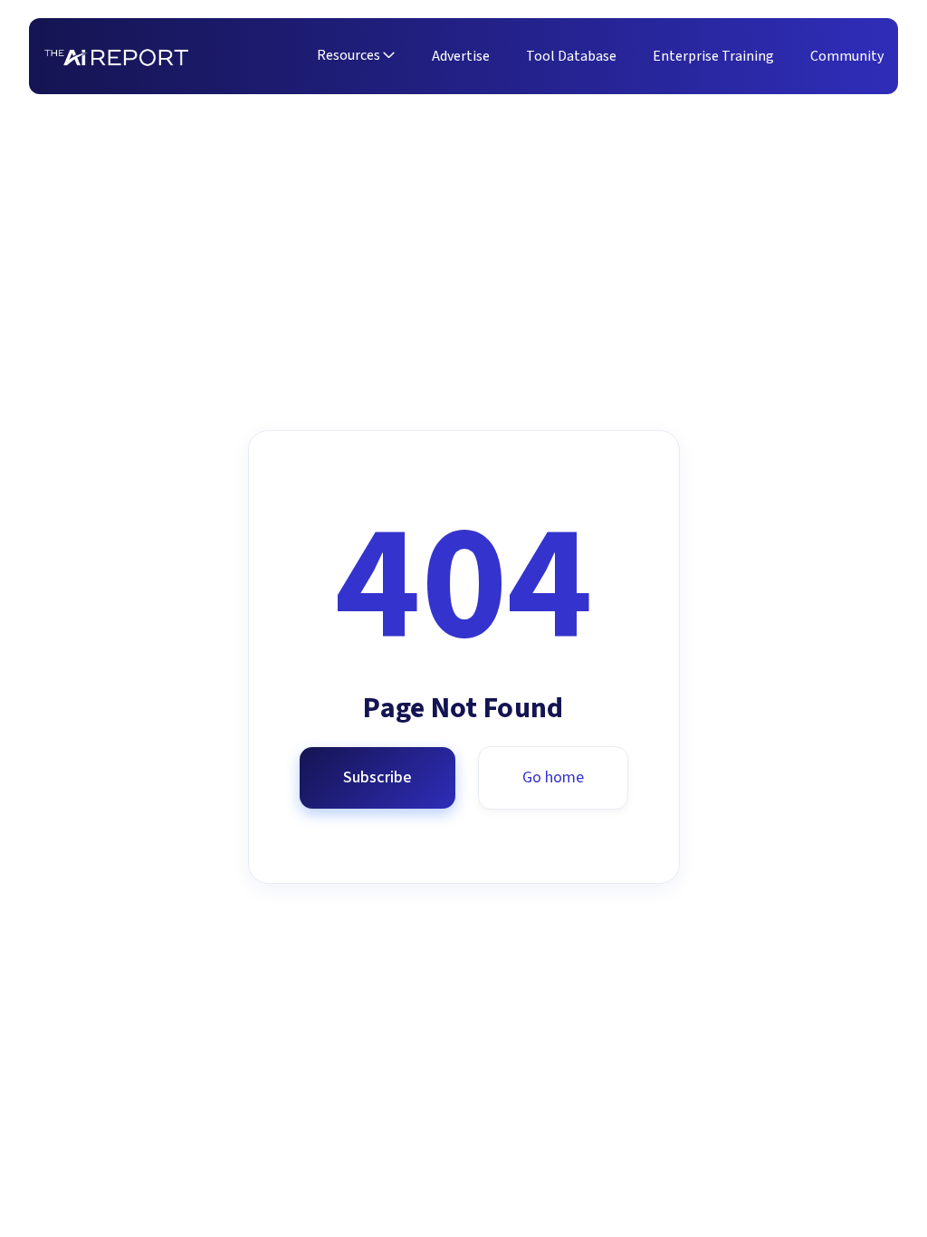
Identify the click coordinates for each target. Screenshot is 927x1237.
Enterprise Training (713, 56)
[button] (356, 57)
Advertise (461, 56)
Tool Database (571, 56)
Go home (553, 777)
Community (847, 56)
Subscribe (377, 777)
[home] (116, 56)
